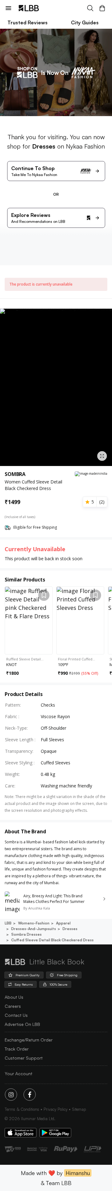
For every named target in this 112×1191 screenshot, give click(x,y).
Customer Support (24, 1058)
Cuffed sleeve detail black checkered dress (52, 940)
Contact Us (16, 1015)
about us (14, 997)
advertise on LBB (22, 1024)
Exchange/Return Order (29, 1039)
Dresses (70, 928)
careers (13, 1006)
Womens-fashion (33, 923)
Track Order (17, 1048)
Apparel (63, 923)
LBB (8, 923)
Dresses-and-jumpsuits (33, 928)
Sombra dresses (26, 934)
